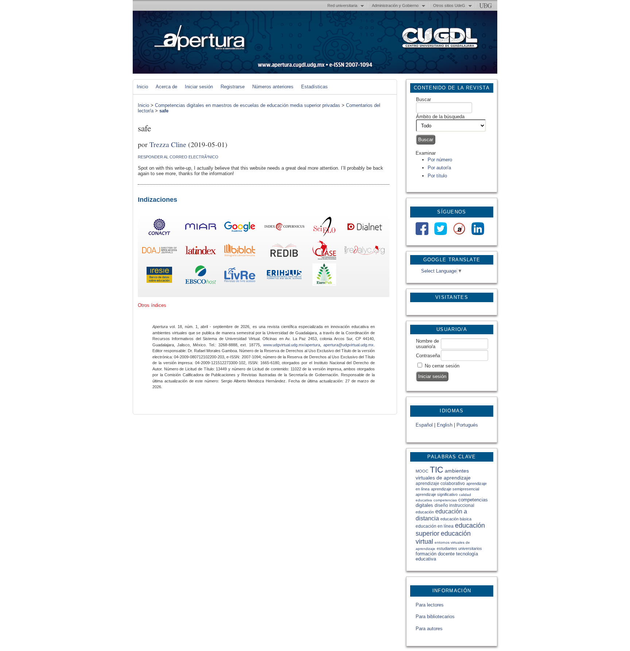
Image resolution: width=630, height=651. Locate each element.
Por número (440, 159)
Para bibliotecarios (435, 616)
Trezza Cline (167, 144)
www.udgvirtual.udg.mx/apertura (291, 345)
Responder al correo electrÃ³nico (178, 157)
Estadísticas (314, 86)
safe (163, 110)
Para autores (429, 628)
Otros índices (152, 305)
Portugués (467, 425)
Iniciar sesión (199, 86)
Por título (437, 175)
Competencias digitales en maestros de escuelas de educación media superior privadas (247, 105)
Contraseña (428, 355)
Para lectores (430, 605)
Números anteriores (272, 86)
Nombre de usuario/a (427, 343)
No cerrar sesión (442, 366)
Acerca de (166, 86)
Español (424, 425)
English (444, 425)
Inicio (142, 86)
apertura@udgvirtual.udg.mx (348, 345)
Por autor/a (439, 167)
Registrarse (233, 86)
